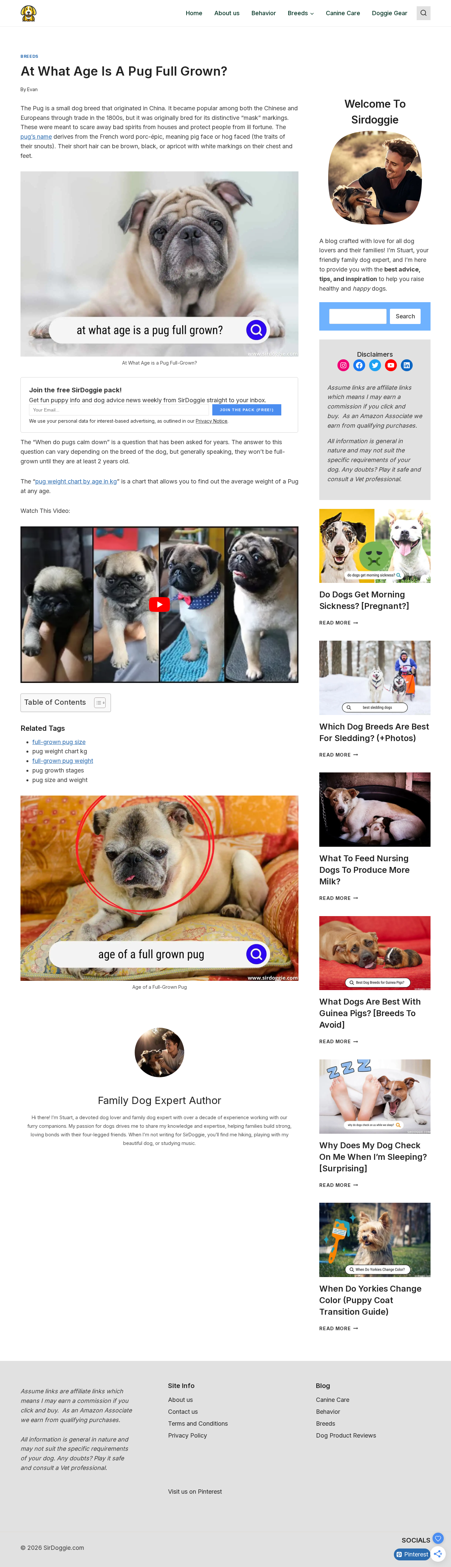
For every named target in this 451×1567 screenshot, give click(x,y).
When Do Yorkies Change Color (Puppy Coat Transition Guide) (370, 1300)
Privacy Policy (187, 1435)
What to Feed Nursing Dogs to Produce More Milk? (364, 869)
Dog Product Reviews (346, 1435)
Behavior (264, 13)
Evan (32, 89)
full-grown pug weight (62, 760)
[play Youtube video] (159, 604)
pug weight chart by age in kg (76, 481)
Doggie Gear (389, 13)
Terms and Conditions (198, 1423)
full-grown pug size (59, 741)
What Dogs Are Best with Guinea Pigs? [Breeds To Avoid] (370, 1013)
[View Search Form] (424, 13)
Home (194, 13)
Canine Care (343, 13)
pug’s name (36, 136)
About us (227, 13)
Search (405, 316)
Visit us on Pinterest (195, 1491)
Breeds (29, 56)
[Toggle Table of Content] (96, 702)
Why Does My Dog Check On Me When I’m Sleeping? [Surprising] (373, 1156)
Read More (338, 622)
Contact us (183, 1411)
